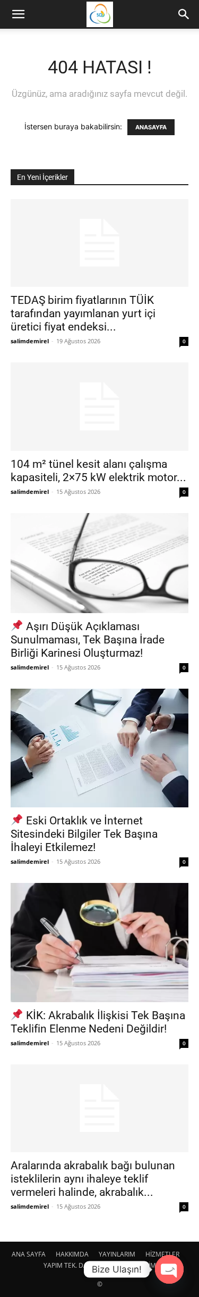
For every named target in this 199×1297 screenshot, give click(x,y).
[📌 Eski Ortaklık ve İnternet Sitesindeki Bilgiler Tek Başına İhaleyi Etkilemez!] (99, 748)
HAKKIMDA (72, 1254)
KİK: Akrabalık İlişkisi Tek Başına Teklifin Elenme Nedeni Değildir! (98, 1022)
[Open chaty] (169, 1269)
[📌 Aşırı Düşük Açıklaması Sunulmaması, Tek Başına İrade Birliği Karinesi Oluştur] (99, 563)
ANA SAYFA (29, 1254)
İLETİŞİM (143, 1265)
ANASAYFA (151, 127)
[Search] (184, 14)
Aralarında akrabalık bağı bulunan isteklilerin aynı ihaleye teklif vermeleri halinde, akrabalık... (93, 1179)
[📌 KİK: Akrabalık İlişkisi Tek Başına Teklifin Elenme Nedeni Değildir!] (99, 942)
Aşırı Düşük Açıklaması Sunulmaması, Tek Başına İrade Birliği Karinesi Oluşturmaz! (88, 639)
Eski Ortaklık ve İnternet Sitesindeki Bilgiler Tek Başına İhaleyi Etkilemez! (84, 834)
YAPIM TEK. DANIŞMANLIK (82, 1265)
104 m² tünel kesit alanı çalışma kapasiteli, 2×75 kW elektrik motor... (98, 471)
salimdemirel (30, 341)
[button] (18, 14)
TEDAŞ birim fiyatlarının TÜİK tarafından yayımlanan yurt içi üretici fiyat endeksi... (83, 313)
